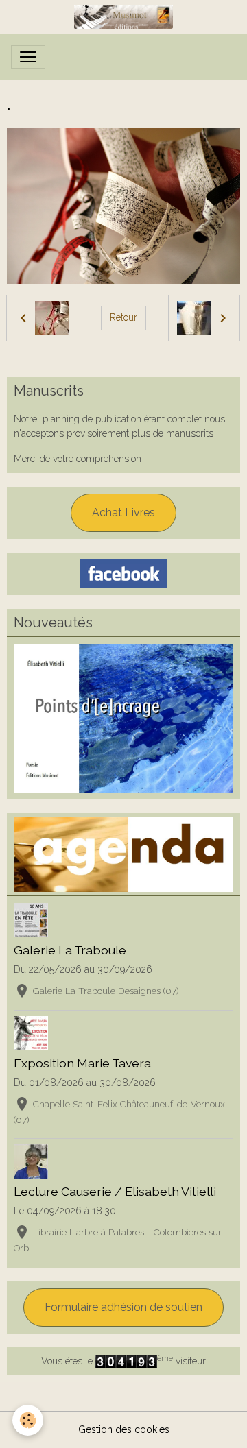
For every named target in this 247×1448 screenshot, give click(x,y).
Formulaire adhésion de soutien (123, 1307)
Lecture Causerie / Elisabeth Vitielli (115, 1191)
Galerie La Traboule (70, 950)
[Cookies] (27, 1420)
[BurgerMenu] (28, 57)
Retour (123, 317)
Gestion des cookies (123, 1429)
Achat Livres (123, 512)
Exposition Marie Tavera (82, 1063)
